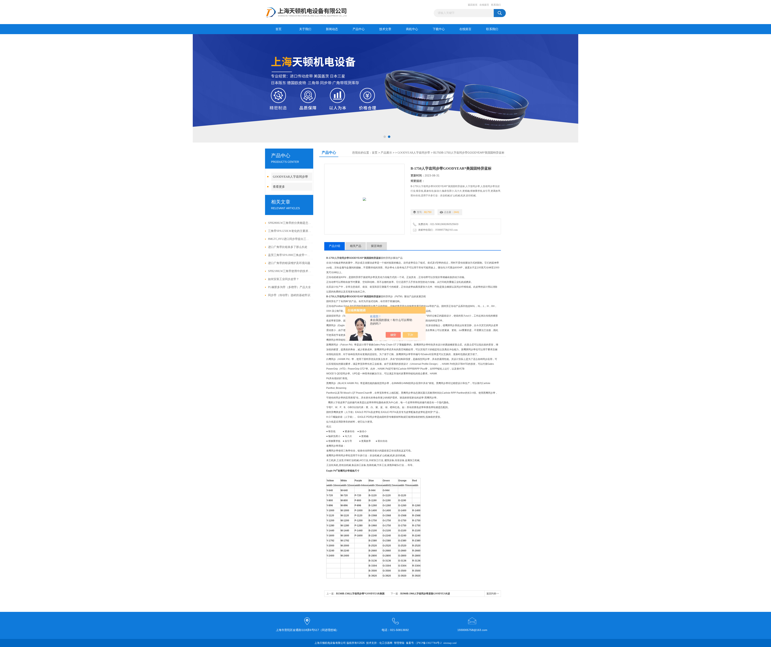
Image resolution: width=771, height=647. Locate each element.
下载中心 (439, 29)
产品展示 (386, 152)
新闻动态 (332, 29)
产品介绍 (334, 246)
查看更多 (279, 186)
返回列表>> (492, 593)
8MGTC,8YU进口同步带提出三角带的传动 (289, 238)
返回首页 (472, 4)
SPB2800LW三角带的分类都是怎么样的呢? (289, 222)
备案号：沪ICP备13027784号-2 (424, 642)
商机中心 (412, 29)
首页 (278, 29)
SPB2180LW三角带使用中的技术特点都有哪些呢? (289, 271)
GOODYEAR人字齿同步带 (290, 176)
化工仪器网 (385, 642)
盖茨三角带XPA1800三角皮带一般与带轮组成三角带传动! (289, 255)
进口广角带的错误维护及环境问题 (289, 263)
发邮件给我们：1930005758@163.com (437, 229)
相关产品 (355, 246)
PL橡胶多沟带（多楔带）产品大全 (289, 287)
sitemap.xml (450, 642)
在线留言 (484, 4)
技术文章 (385, 29)
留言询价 (376, 246)
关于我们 (305, 29)
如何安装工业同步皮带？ (283, 279)
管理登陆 (399, 642)
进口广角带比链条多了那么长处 (287, 247)
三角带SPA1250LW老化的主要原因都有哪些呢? (289, 230)
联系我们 (496, 4)
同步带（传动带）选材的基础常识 (289, 295)
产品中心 (359, 29)
